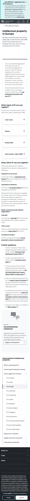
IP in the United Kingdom (13, 425)
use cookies (8, 493)
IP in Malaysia (10, 403)
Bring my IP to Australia (11, 433)
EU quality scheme (15, 188)
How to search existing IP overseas (14, 369)
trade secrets (12, 231)
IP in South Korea (11, 416)
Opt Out (21, 497)
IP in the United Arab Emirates (15, 421)
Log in (23, 22)
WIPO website (12, 307)
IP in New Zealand (11, 408)
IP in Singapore (10, 412)
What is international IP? (11, 365)
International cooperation (11, 442)
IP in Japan (9, 399)
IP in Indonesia (10, 391)
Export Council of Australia (18, 280)
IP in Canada (10, 378)
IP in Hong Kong (11, 395)
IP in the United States (13, 429)
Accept (8, 497)
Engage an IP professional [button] (12, 342)
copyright (13, 218)
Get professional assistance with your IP (14, 94)
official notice (20, 17)
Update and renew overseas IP (13, 438)
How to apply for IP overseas (12, 25)
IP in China (9, 382)
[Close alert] (27, 2)
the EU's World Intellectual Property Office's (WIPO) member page (16, 272)
